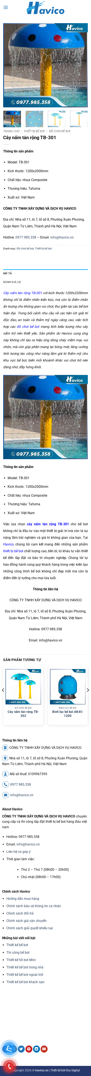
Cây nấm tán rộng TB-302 (23, 714)
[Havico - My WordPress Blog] (45, 7)
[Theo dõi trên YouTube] (44, 1049)
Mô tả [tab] (7, 273)
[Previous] (10, 65)
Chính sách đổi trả (20, 913)
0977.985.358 (25, 237)
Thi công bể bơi (17, 953)
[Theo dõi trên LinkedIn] (36, 1049)
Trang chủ (11, 131)
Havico (8, 544)
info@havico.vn (62, 237)
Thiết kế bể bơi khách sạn (25, 982)
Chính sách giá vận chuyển (26, 921)
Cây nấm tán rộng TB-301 (22, 293)
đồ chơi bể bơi (28, 327)
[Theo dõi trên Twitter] (21, 1049)
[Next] (81, 65)
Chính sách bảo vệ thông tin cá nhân (33, 906)
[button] (5, 7)
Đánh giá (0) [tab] (12, 282)
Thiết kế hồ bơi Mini (21, 960)
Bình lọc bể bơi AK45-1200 (67, 714)
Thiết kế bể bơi (17, 945)
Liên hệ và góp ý (18, 852)
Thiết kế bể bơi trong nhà (24, 967)
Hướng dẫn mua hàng (22, 899)
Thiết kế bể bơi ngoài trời (24, 975)
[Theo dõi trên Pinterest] (28, 1049)
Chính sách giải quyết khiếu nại (29, 928)
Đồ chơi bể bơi (59, 131)
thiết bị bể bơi (13, 551)
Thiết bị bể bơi (34, 131)
